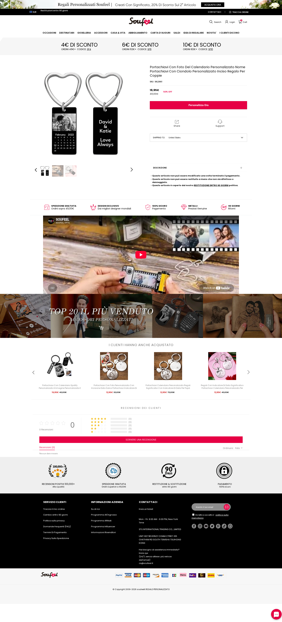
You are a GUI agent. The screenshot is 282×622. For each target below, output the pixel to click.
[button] (215, 21)
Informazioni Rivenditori (103, 532)
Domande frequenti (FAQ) (57, 526)
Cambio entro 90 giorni (55, 514)
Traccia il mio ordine (54, 509)
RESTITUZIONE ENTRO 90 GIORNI (211, 185)
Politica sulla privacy (54, 520)
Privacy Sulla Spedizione (56, 538)
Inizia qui (143, 553)
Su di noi (95, 509)
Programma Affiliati (101, 520)
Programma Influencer (103, 526)
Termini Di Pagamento (55, 532)
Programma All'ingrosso (104, 514)
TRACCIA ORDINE (240, 12)
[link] (49, 32)
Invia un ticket (146, 509)
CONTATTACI (214, 12)
